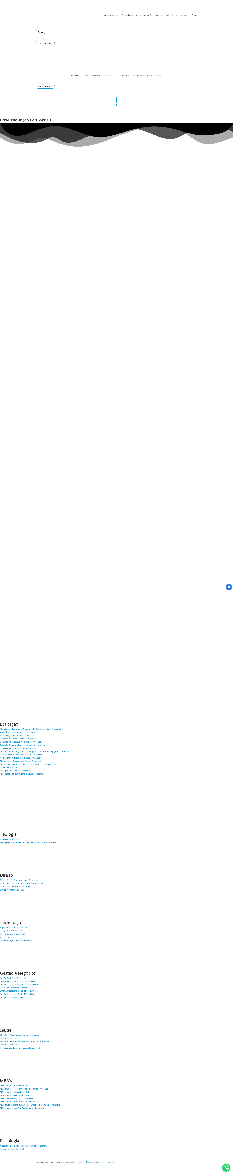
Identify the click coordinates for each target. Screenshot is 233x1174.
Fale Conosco (172, 15)
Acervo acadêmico (189, 15)
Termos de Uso (85, 1162)
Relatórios (144, 15)
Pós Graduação (127, 15)
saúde (5, 1030)
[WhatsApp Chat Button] (226, 1168)
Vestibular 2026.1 (45, 43)
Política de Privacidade (104, 1162)
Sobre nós (158, 15)
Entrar (40, 32)
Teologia (8, 834)
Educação (9, 724)
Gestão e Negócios (18, 973)
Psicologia (9, 1141)
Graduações (109, 15)
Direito (6, 875)
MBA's (6, 1080)
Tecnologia (10, 922)
